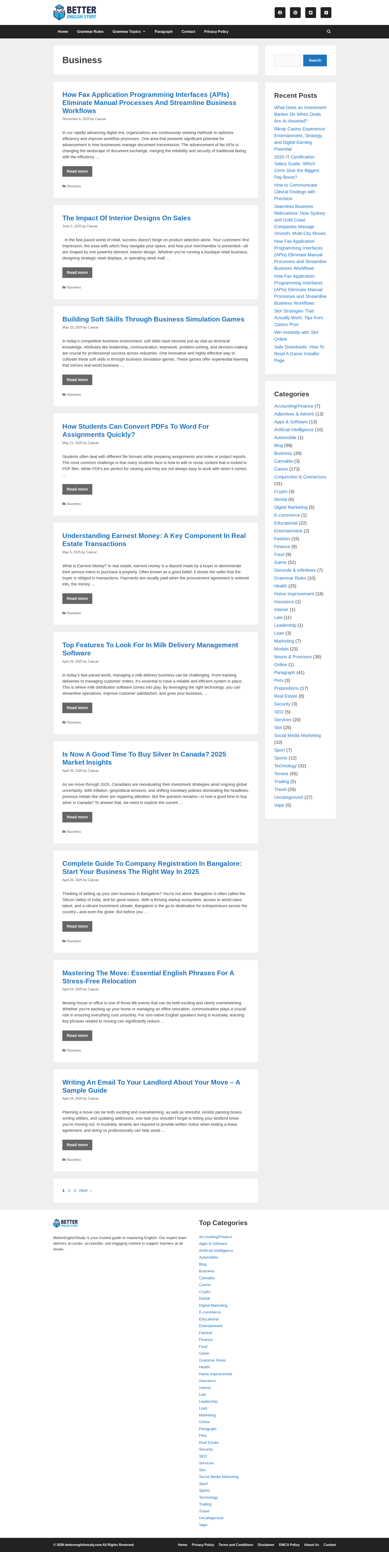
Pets (278, 680)
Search (315, 60)
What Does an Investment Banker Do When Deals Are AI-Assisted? (300, 114)
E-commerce (287, 515)
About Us (311, 1545)
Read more (77, 171)
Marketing (284, 641)
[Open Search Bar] (329, 31)
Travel (280, 789)
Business (74, 186)
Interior (281, 609)
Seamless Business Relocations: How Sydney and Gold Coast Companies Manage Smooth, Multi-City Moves (300, 220)
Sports (280, 757)
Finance (282, 546)
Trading (281, 781)
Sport (279, 750)
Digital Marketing (291, 507)
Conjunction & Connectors (300, 476)
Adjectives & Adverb (294, 413)
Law (278, 617)
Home (63, 31)
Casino (281, 469)
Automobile (285, 437)
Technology (285, 765)
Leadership (285, 625)
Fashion (282, 538)
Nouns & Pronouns (293, 656)
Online (280, 664)
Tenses (281, 773)
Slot (278, 727)
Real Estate (285, 696)
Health (280, 585)
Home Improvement (294, 593)
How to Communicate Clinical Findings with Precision (295, 192)
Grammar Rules (90, 31)
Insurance (284, 601)
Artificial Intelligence (294, 429)
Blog (278, 445)
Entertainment (288, 530)
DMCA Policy (289, 1545)
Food (279, 554)
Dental (280, 499)
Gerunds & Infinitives (295, 570)
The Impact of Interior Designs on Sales (126, 218)
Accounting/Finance (293, 406)
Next (86, 1190)
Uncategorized (288, 797)
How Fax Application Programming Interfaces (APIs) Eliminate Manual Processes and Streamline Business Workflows (149, 102)
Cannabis (283, 461)
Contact (188, 31)
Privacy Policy (216, 31)
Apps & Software (291, 421)
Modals (281, 648)
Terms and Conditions (236, 1545)
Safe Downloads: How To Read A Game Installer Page (299, 353)
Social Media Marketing (297, 735)
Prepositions (286, 688)
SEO (279, 711)
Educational (285, 522)
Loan (279, 633)
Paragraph (164, 31)
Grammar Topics (127, 31)
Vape (279, 805)
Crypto (280, 491)
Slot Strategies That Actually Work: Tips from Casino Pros (298, 317)
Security (282, 703)
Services (282, 719)
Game (280, 562)
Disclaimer (266, 1545)
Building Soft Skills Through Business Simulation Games (153, 319)
